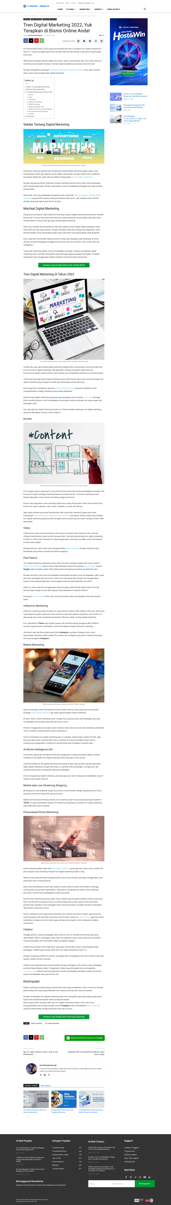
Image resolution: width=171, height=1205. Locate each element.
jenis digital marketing (61, 868)
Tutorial (70, 9)
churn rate (88, 397)
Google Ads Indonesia (32, 566)
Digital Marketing (45, 16)
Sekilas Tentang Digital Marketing (38, 87)
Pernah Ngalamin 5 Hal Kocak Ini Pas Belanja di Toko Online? (30, 1170)
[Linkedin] (46, 1075)
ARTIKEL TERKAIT (31, 1086)
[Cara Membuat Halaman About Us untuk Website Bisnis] (36, 1099)
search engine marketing (81, 177)
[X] (31, 40)
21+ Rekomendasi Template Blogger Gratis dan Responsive (30, 1149)
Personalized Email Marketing (38, 111)
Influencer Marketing (35, 102)
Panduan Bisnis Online (49, 19)
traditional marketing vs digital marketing (66, 70)
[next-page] (28, 1116)
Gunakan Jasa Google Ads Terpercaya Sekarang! (64, 1017)
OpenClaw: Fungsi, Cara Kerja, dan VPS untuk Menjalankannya (101, 1148)
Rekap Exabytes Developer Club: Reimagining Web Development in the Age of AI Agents (101, 1169)
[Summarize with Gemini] (89, 41)
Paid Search (32, 99)
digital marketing (36, 1023)
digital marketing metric (65, 388)
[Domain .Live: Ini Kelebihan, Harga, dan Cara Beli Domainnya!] (116, 97)
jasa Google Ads (93, 1005)
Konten (31, 95)
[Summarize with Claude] (84, 41)
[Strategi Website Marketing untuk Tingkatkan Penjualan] (64, 1099)
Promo (73, 3)
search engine (90, 566)
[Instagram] (41, 1075)
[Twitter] (140, 1177)
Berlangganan (145, 1184)
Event (67, 3)
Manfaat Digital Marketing (35, 89)
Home (60, 9)
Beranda (26, 16)
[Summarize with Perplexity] (101, 41)
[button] (145, 9)
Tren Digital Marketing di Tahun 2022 (39, 92)
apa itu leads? (38, 596)
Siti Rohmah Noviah (35, 35)
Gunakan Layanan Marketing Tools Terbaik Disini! (64, 265)
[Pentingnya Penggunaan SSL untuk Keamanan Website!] (116, 108)
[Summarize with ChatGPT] (78, 41)
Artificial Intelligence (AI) (36, 106)
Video (30, 97)
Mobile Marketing (34, 104)
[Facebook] (25, 40)
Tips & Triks (60, 3)
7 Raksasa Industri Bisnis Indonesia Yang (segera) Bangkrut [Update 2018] (30, 1159)
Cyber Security (113, 9)
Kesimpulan (30, 116)
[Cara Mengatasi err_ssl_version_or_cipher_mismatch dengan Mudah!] (116, 119)
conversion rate (29, 971)
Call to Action (84, 917)
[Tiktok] (135, 1177)
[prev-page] (24, 1116)
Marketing (84, 9)
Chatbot (31, 114)
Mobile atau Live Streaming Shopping (40, 109)
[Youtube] (144, 1177)
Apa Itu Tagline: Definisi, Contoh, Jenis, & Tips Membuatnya (40, 1053)
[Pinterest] (36, 40)
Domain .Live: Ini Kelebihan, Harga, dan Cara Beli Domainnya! (101, 1158)
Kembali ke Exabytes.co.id (86, 3)
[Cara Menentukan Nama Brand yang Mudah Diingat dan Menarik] (91, 1099)
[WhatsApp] (41, 40)
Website (98, 9)
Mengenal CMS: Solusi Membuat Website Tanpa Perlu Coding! (86, 1053)
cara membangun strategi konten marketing (52, 515)
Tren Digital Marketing (52, 1023)
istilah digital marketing (40, 713)
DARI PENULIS (46, 1086)
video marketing (72, 548)
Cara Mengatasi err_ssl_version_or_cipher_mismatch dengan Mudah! (134, 118)
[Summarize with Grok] (95, 41)
